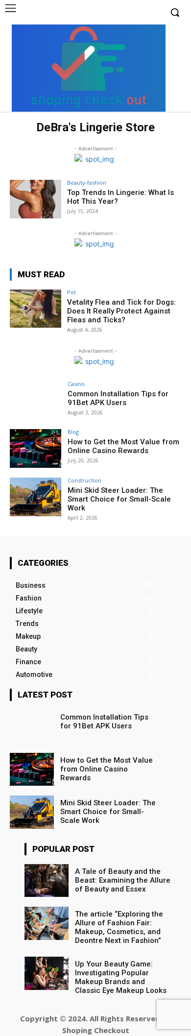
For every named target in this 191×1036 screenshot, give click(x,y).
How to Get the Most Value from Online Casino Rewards (123, 446)
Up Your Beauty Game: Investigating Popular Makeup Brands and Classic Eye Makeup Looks (121, 977)
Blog (73, 431)
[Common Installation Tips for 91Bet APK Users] (35, 400)
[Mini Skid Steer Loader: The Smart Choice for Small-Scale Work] (35, 497)
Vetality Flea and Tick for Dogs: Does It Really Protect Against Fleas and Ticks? (121, 311)
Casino (76, 383)
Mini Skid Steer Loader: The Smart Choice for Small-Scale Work (119, 499)
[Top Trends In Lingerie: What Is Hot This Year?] (35, 199)
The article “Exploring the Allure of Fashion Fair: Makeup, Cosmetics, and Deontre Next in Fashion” (119, 927)
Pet (71, 292)
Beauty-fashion (86, 182)
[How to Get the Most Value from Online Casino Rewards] (35, 448)
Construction (84, 480)
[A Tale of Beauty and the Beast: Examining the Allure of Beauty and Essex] (46, 880)
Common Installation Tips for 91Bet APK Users (118, 398)
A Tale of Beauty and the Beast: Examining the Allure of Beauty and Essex (122, 880)
